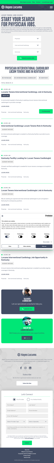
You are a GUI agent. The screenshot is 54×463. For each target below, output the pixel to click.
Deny (10, 246)
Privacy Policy (27, 455)
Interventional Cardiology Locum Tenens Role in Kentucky (26, 126)
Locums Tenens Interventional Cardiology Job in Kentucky (26, 92)
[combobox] (27, 38)
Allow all (44, 246)
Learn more (5, 106)
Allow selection (27, 246)
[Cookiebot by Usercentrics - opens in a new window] (46, 216)
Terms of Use (27, 457)
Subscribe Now (27, 383)
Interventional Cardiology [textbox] (22, 45)
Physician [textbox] (17, 38)
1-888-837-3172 (28, 309)
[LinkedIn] (30, 367)
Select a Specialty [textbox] (34, 421)
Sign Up (28, 338)
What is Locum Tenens (27, 451)
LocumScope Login (47, 2)
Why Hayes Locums (25, 2)
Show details (46, 242)
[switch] (20, 237)
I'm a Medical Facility (36, 399)
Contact (38, 2)
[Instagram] (25, 367)
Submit (27, 443)
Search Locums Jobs (28, 58)
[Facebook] (21, 367)
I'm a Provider (20, 399)
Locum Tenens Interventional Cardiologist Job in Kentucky (26, 190)
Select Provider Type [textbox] (13, 421)
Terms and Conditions (29, 438)
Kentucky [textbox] (17, 52)
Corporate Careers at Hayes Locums (27, 453)
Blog (33, 2)
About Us (27, 449)
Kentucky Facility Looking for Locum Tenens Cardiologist (26, 158)
